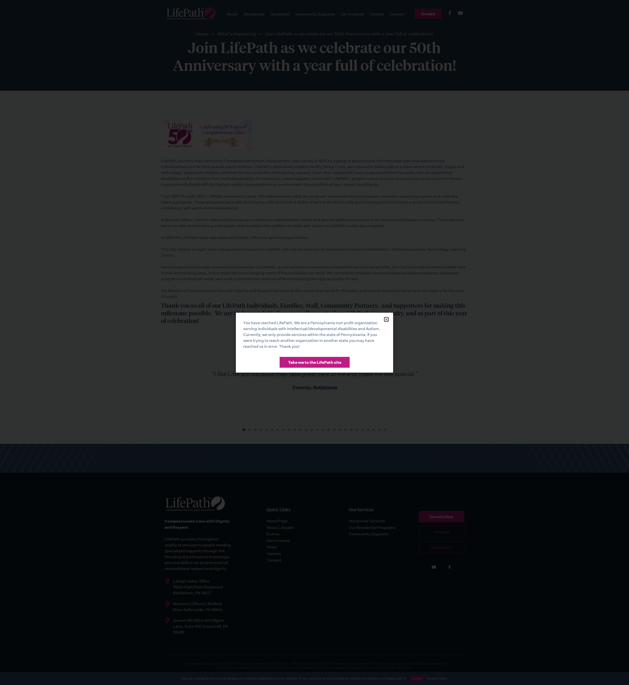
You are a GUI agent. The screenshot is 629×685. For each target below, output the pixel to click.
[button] (386, 319)
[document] (314, 342)
